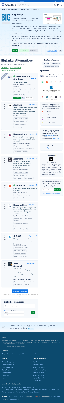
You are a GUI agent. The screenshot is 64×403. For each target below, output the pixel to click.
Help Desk (9, 389)
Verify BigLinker (52, 51)
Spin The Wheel (55, 396)
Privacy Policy (13, 396)
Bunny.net (37, 396)
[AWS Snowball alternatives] (10, 264)
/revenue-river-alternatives (11, 203)
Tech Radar (36, 362)
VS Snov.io (47, 120)
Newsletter (5, 378)
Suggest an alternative (20, 291)
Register (56, 1)
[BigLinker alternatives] (6, 17)
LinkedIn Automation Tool (51, 66)
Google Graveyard (38, 375)
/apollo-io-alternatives (10, 103)
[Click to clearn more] (32, 327)
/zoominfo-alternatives (10, 157)
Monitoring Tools (21, 392)
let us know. (56, 138)
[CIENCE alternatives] (10, 237)
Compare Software (8, 364)
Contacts (18, 354)
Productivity (18, 389)
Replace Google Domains (40, 378)
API (35, 354)
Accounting (34, 389)
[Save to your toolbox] (6, 23)
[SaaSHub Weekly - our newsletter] (55, 5)
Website (15, 50)
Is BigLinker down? (51, 148)
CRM (3, 389)
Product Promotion (8, 354)
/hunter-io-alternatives (10, 183)
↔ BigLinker (33, 78)
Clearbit (48, 43)
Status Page (33, 50)
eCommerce (43, 389)
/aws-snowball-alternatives (11, 261)
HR (49, 389)
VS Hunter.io (48, 112)
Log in (6, 310)
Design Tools (27, 387)
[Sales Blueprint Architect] (10, 77)
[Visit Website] (36, 104)
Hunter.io (40, 43)
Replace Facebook (38, 364)
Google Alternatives (39, 367)
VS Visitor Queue (49, 122)
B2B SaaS (45, 63)
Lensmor (50, 162)
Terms (21, 396)
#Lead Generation (15, 67)
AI (2, 387)
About (30, 354)
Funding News (6, 372)
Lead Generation (55, 63)
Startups (22, 1)
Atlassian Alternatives (39, 370)
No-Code (7, 387)
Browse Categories (8, 362)
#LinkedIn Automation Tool (10, 70)
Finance (30, 392)
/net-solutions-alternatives (11, 132)
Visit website (17, 97)
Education (37, 392)
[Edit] (60, 51)
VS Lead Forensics (50, 117)
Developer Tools (17, 387)
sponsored (30, 328)
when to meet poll (14, 399)
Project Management (8, 392)
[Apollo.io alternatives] (10, 106)
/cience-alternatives (9, 234)
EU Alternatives (49, 135)
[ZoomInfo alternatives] (10, 160)
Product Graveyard (38, 372)
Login (61, 1)
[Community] (58, 5)
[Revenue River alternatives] (10, 206)
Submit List (5, 375)
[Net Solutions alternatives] (10, 135)
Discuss (24, 354)
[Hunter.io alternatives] (10, 186)
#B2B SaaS (5, 67)
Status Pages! (6, 370)
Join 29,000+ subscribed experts (51, 193)
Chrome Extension (7, 367)
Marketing (26, 389)
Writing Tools (55, 389)
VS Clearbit (48, 114)
